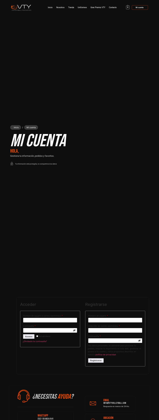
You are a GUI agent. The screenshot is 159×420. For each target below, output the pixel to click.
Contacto (113, 7)
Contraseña (34, 325)
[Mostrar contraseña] (74, 330)
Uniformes (82, 7)
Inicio (50, 7)
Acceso (28, 336)
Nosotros (60, 7)
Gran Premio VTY (98, 7)
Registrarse (96, 360)
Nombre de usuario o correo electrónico (48, 315)
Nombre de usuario (103, 315)
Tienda (71, 7)
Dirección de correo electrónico (109, 325)
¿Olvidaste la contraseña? (35, 341)
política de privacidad (105, 354)
